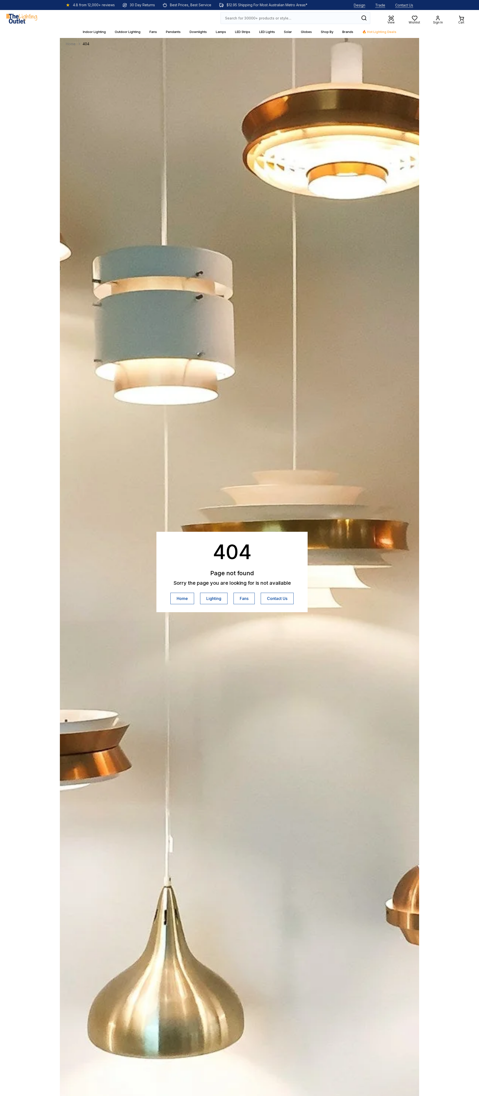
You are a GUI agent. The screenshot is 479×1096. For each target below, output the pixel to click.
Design (359, 5)
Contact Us (404, 5)
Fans (244, 598)
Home (182, 598)
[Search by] (364, 18)
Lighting (213, 598)
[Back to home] (21, 17)
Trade (380, 5)
